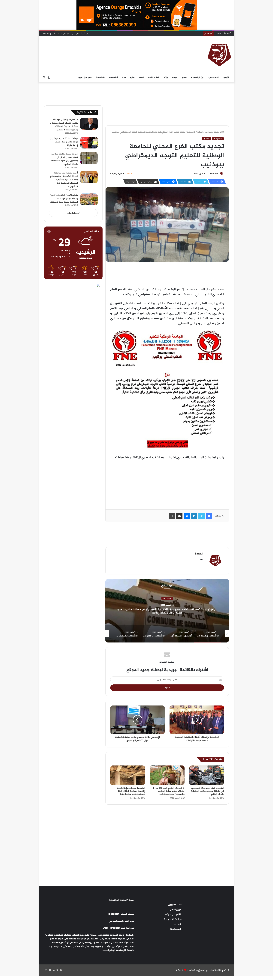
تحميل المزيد (73, 213)
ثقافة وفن (113, 77)
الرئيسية (226, 77)
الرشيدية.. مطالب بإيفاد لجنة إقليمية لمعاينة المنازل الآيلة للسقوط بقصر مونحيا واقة (131, 791)
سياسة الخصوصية (173, 919)
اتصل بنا (178, 924)
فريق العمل (49, 33)
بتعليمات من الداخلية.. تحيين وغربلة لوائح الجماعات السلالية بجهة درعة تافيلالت (164, 33)
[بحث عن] (44, 77)
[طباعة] (172, 516)
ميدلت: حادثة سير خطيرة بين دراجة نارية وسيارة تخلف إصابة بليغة (64, 142)
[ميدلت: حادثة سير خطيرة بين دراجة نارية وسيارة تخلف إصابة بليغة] (89, 142)
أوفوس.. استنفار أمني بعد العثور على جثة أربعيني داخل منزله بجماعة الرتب (167, 610)
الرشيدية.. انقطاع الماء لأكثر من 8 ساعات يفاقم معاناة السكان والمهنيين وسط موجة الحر (169, 791)
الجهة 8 (180, 970)
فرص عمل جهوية (84, 77)
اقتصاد (141, 77)
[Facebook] (209, 516)
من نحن (75, 33)
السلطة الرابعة (153, 77)
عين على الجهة (198, 77)
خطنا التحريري (175, 904)
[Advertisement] (104, 46)
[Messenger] (187, 516)
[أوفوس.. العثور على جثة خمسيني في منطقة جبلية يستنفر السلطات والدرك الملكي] (206, 775)
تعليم (132, 77)
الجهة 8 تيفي (213, 77)
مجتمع (184, 77)
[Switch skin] (48, 77)
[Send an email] (211, 173)
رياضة (166, 77)
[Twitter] (201, 516)
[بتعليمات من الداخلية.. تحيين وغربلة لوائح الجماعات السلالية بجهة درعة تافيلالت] (89, 199)
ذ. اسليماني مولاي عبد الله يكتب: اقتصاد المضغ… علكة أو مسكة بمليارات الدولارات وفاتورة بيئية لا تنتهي (64, 125)
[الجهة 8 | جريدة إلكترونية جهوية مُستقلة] (219, 54)
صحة (124, 77)
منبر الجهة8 (100, 77)
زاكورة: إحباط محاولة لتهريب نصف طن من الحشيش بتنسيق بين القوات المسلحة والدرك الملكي (64, 159)
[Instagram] (46, 970)
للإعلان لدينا (63, 33)
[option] (167, 610)
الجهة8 (215, 173)
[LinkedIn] (194, 516)
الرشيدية (191, 132)
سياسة (174, 77)
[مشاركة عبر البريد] (179, 516)
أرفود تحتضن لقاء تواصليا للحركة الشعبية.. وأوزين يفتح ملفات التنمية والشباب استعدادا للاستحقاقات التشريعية (64, 179)
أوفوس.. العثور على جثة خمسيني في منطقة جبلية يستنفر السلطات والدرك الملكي (207, 791)
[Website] (201, 559)
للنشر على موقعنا (173, 914)
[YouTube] (50, 970)
